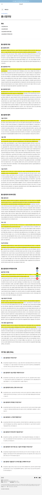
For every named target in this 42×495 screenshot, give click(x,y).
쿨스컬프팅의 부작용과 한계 (7, 34)
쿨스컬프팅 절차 (5, 29)
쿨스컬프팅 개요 (5, 26)
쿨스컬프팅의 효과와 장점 (6, 31)
